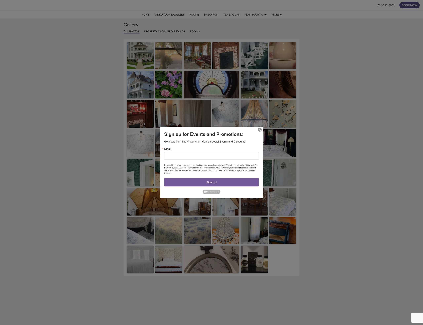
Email (167, 148)
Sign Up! (211, 182)
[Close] (260, 130)
